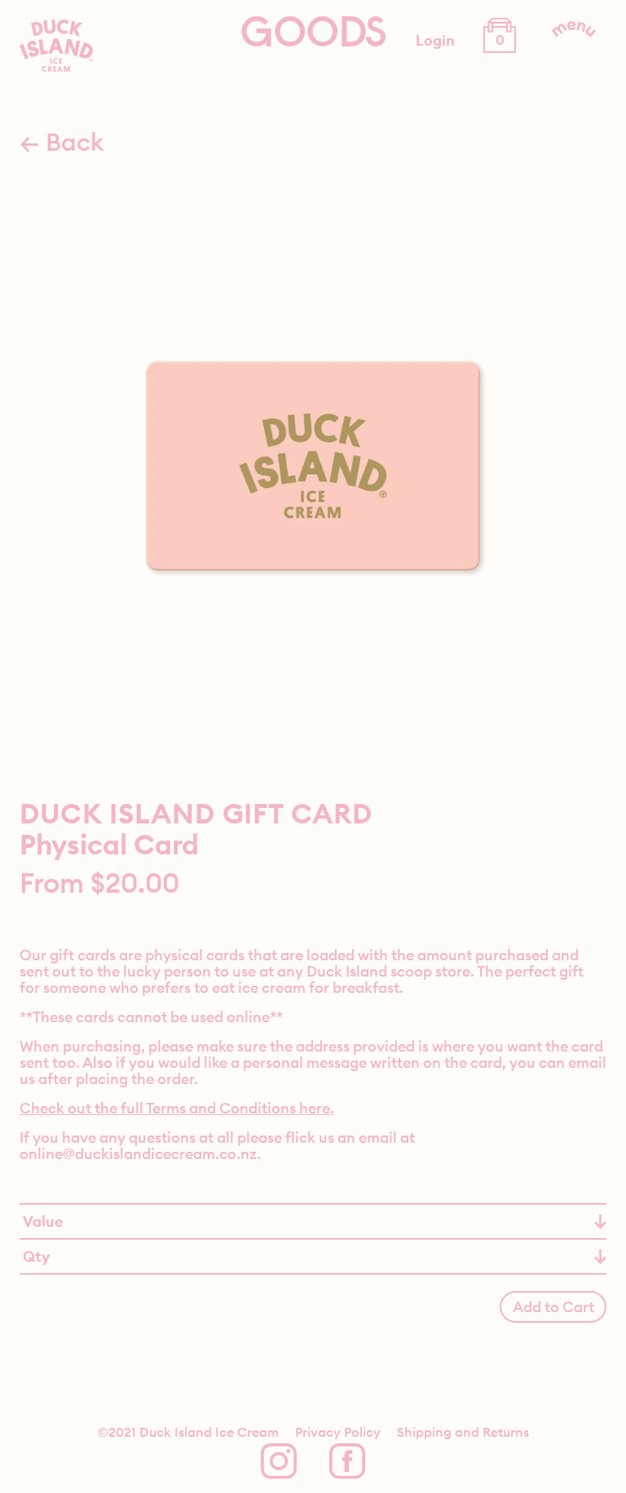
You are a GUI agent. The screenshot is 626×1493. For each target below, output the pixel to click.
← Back (62, 141)
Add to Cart (553, 1307)
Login (435, 41)
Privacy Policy (338, 1432)
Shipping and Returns (463, 1432)
